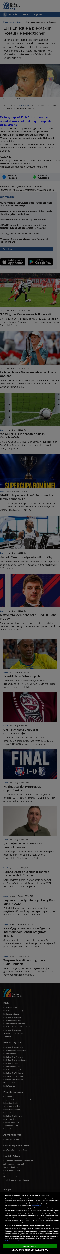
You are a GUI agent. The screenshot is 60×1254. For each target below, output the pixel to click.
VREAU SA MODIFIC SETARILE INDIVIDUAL (30, 1250)
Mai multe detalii (36, 1205)
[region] (30, 1223)
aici (6, 1217)
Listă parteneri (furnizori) (12, 1240)
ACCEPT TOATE (30, 1246)
